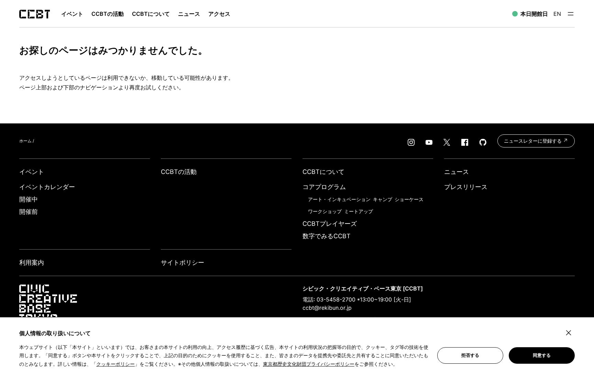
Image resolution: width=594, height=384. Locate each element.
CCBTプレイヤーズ (329, 223)
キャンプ (382, 199)
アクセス (219, 13)
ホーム (25, 140)
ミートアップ (358, 211)
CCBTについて (151, 13)
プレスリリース (465, 186)
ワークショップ (325, 211)
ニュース (189, 13)
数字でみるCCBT (326, 236)
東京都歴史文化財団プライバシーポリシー (308, 364)
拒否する (470, 355)
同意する (542, 355)
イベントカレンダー (47, 186)
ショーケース (409, 199)
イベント (31, 171)
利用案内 (31, 262)
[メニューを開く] (570, 14)
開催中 (28, 199)
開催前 (28, 211)
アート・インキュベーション (339, 199)
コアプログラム (324, 186)
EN (557, 13)
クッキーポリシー (115, 364)
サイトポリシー (182, 262)
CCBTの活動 (107, 13)
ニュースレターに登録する (533, 141)
